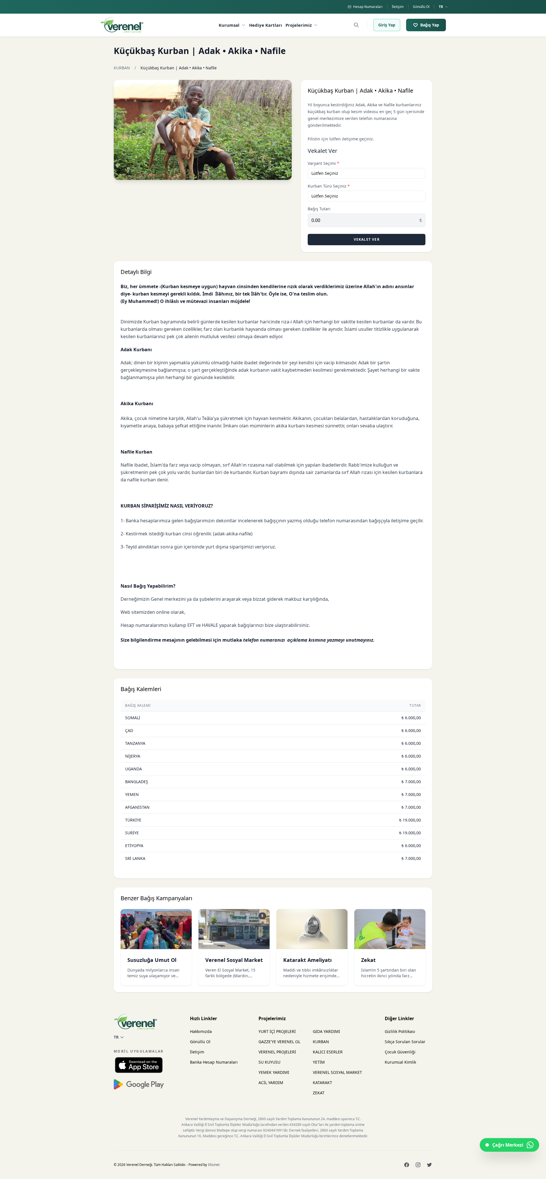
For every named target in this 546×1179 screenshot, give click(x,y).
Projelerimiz (299, 25)
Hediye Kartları (265, 25)
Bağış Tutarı (319, 208)
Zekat (368, 959)
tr (441, 6)
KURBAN (122, 67)
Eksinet (214, 1165)
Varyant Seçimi (323, 163)
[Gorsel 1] (208, 944)
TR (116, 1037)
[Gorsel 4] (247, 944)
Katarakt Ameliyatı (307, 959)
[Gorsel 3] (234, 944)
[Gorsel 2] (221, 944)
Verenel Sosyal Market (234, 959)
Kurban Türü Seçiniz (329, 186)
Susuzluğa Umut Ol (151, 959)
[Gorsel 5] (260, 944)
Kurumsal (229, 25)
